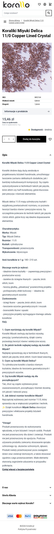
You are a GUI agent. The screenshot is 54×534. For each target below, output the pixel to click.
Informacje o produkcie (16, 111)
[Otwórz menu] (5, 21)
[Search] (49, 13)
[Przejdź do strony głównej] (18, 4)
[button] (27, 487)
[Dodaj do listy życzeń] (50, 139)
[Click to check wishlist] (39, 4)
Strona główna (14, 20)
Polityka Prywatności (27, 529)
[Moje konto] (44, 4)
